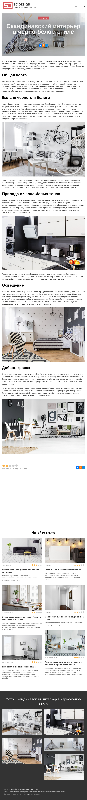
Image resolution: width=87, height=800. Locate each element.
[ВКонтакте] (40, 45)
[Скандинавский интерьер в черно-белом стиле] (43, 176)
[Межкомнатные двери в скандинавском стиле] (65, 597)
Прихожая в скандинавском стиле (19, 666)
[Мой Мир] (46, 45)
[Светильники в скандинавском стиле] (65, 550)
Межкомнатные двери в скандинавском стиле (64, 618)
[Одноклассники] (43, 45)
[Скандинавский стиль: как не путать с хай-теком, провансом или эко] (65, 643)
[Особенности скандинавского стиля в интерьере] (22, 550)
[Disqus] (43, 499)
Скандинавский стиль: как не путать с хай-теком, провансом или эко (63, 663)
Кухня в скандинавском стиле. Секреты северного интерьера (21, 618)
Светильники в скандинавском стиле (63, 569)
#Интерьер (43, 18)
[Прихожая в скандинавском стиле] (22, 647)
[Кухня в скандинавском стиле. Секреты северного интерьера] (22, 598)
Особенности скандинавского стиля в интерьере (20, 571)
